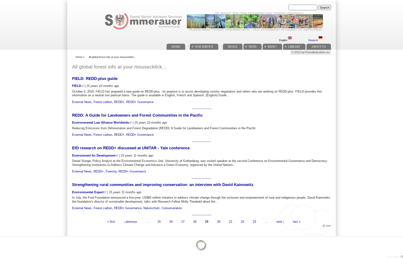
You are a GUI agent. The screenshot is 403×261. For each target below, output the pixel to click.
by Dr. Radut (393, 256)
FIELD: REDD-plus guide (95, 78)
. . (187, 45)
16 (171, 221)
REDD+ (272, 46)
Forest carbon (103, 102)
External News (82, 102)
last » (296, 221)
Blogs (232, 46)
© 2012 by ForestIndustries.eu (311, 52)
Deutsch (313, 40)
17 (182, 221)
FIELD (76, 86)
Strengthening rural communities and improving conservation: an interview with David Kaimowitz (163, 184)
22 (242, 221)
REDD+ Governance (140, 102)
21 (230, 221)
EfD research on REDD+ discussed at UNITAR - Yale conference (131, 148)
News (253, 46)
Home (176, 46)
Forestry (111, 171)
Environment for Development (93, 155)
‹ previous (130, 221)
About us (319, 46)
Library (294, 46)
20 (218, 221)
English (283, 40)
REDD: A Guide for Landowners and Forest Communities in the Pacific (137, 115)
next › (280, 221)
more (328, 226)
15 (159, 221)
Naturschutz (151, 208)
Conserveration (172, 208)
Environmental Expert (88, 192)
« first (111, 221)
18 (194, 221)
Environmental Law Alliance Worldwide (100, 122)
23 (254, 221)
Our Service (204, 46)
